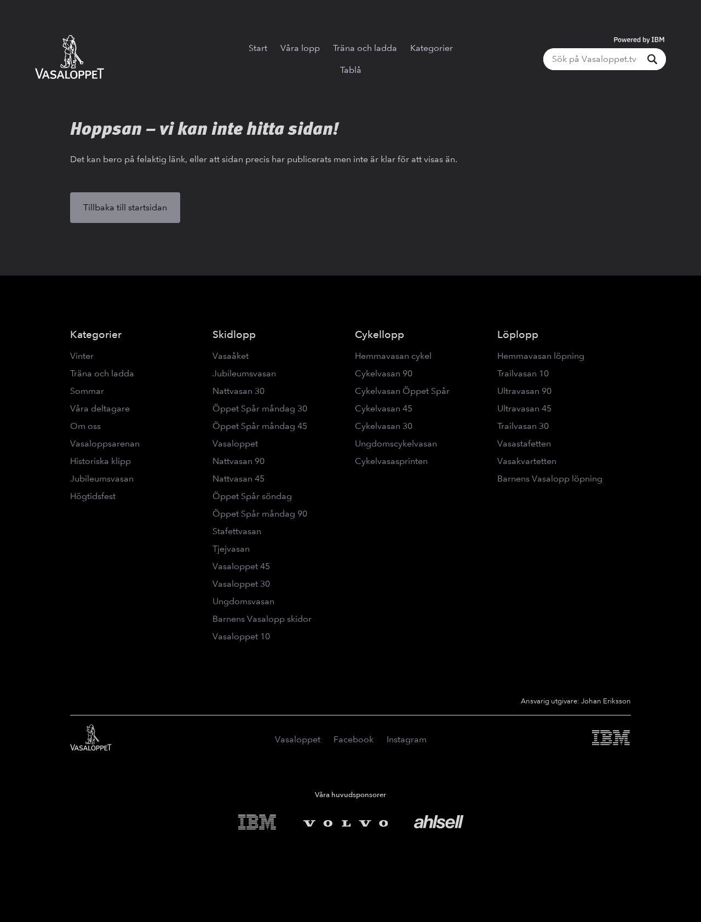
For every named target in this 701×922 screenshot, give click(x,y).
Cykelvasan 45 (383, 408)
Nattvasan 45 (238, 478)
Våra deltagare (100, 408)
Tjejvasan (231, 548)
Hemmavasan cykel (393, 356)
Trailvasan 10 (523, 373)
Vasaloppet (235, 443)
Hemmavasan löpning (540, 356)
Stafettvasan (236, 531)
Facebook (354, 739)
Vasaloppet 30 (241, 584)
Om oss (85, 426)
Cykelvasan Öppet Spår (402, 391)
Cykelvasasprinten (391, 461)
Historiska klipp (100, 461)
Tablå (350, 70)
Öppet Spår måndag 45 (259, 426)
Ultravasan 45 (524, 408)
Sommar (87, 391)
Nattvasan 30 (238, 391)
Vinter (82, 356)
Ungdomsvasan (243, 601)
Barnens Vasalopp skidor (262, 619)
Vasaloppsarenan (105, 443)
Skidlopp (234, 334)
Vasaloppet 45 (241, 566)
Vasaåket (230, 356)
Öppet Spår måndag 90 (259, 513)
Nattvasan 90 (238, 461)
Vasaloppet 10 (241, 636)
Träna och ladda (365, 48)
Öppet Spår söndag (252, 496)
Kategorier (431, 48)
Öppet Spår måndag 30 (259, 408)
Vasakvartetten (526, 461)
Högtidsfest (93, 496)
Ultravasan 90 (524, 391)
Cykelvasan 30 (383, 426)
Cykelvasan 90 (383, 373)
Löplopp (517, 334)
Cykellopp (379, 334)
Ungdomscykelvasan (396, 443)
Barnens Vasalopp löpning (549, 478)
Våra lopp (300, 48)
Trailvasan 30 (523, 426)
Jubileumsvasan (102, 478)
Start (258, 48)
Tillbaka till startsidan (125, 207)
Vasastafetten (524, 443)
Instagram (407, 739)
